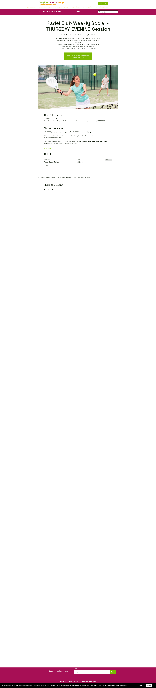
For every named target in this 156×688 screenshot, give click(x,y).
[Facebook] (77, 11)
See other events (78, 57)
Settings (141, 685)
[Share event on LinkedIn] (52, 189)
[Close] (154, 685)
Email (75, 668)
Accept (149, 685)
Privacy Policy (123, 685)
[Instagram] (79, 11)
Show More (47, 148)
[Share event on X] (48, 189)
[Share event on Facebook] (44, 189)
